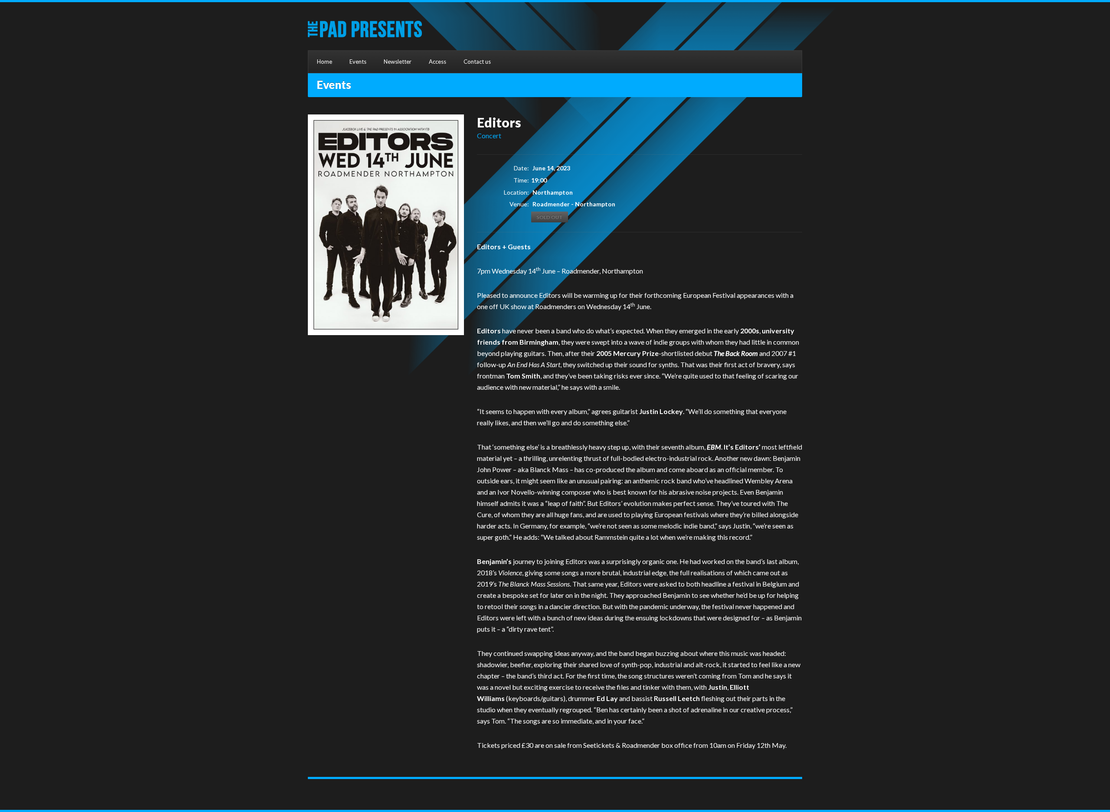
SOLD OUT (549, 217)
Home (324, 61)
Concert (489, 135)
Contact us (477, 61)
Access (437, 61)
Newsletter (397, 61)
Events (357, 61)
